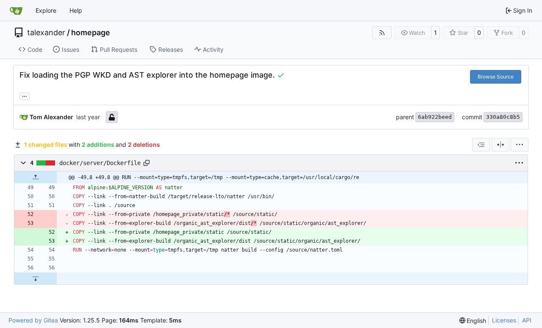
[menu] (519, 144)
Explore (46, 10)
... (24, 95)
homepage (90, 32)
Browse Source (496, 76)
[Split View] (500, 144)
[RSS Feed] (382, 32)
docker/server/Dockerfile (100, 163)
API (526, 320)
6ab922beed (435, 117)
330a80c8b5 (503, 117)
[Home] (16, 10)
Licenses (504, 320)
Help (75, 10)
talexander (46, 32)
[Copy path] (146, 163)
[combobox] (481, 144)
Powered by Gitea (33, 320)
